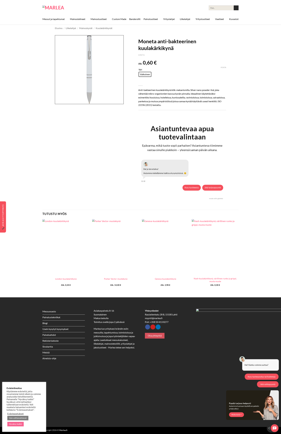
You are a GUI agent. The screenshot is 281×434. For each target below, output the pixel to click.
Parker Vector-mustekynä (115, 279)
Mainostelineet (77, 19)
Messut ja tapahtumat (53, 19)
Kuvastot (234, 19)
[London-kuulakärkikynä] (65, 247)
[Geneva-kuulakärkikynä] (165, 247)
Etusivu (58, 28)
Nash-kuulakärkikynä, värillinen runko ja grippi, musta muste (215, 280)
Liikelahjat (185, 19)
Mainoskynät (85, 28)
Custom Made (119, 19)
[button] (59, 100)
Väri (140, 70)
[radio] (145, 74)
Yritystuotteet (203, 19)
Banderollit (134, 19)
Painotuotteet (151, 19)
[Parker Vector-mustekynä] (115, 247)
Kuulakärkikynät (104, 28)
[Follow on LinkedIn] (158, 326)
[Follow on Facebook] (147, 326)
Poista (223, 67)
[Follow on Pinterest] (152, 326)
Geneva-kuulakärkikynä (165, 279)
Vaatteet (219, 19)
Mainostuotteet (99, 19)
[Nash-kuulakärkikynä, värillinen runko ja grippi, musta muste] (215, 247)
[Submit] (236, 7)
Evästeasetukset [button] (15, 413)
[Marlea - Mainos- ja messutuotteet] (57, 7)
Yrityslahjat (169, 19)
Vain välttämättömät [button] (18, 418)
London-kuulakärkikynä (66, 279)
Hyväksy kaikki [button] (15, 424)
